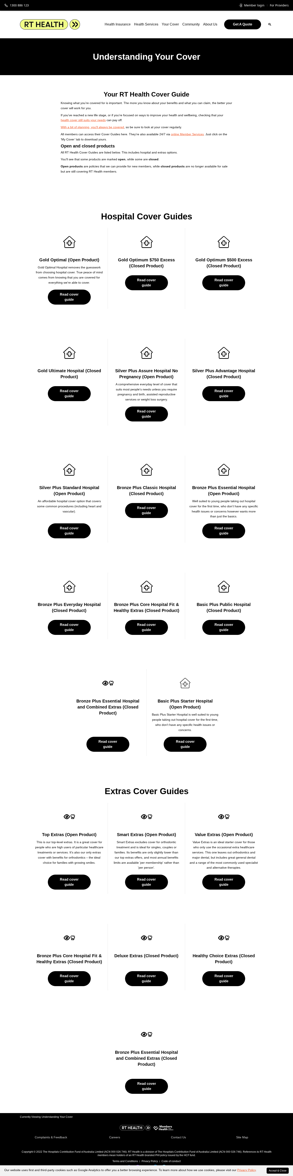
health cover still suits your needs (83, 120)
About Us (210, 24)
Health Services (146, 24)
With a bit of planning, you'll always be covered (92, 127)
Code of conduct (171, 1161)
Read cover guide (69, 297)
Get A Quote (242, 24)
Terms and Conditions (125, 1161)
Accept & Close (278, 1170)
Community (191, 24)
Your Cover (170, 24)
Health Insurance (118, 24)
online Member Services (187, 134)
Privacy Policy (246, 1170)
